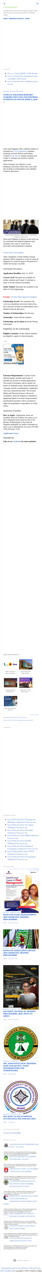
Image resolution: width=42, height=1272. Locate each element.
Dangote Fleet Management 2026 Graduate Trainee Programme (19, 917)
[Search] (37, 3)
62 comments (12, 1074)
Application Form (10, 433)
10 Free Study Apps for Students (24, 297)
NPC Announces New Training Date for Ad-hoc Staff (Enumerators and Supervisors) (19, 1067)
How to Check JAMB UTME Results (22, 73)
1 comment (11, 1122)
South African (15, 156)
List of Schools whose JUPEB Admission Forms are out (19, 842)
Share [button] (21, 91)
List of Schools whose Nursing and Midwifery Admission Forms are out (21, 820)
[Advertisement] (21, 41)
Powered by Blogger (23, 1260)
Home (5, 18)
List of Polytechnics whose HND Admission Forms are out (20, 852)
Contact (18, 1268)
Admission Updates (16, 18)
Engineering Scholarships (10, 717)
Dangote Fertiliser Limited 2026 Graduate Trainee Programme (19, 952)
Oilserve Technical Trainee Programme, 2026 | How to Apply (19, 1013)
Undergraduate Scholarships (24, 720)
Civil (20, 151)
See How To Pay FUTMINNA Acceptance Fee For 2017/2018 (19, 1117)
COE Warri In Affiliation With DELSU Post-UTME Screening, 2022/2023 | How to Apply (22, 1183)
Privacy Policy (28, 1268)
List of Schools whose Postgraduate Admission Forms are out (21, 858)
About (10, 1268)
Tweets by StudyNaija (12, 1132)
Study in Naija (10, 7)
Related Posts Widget (34, 714)
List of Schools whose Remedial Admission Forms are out (20, 831)
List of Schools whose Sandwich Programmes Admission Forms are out (22, 847)
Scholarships (22, 717)
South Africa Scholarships (13, 252)
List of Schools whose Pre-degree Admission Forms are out (20, 826)
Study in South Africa (9, 720)
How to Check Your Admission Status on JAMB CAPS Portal (22, 77)
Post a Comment (13, 923)
